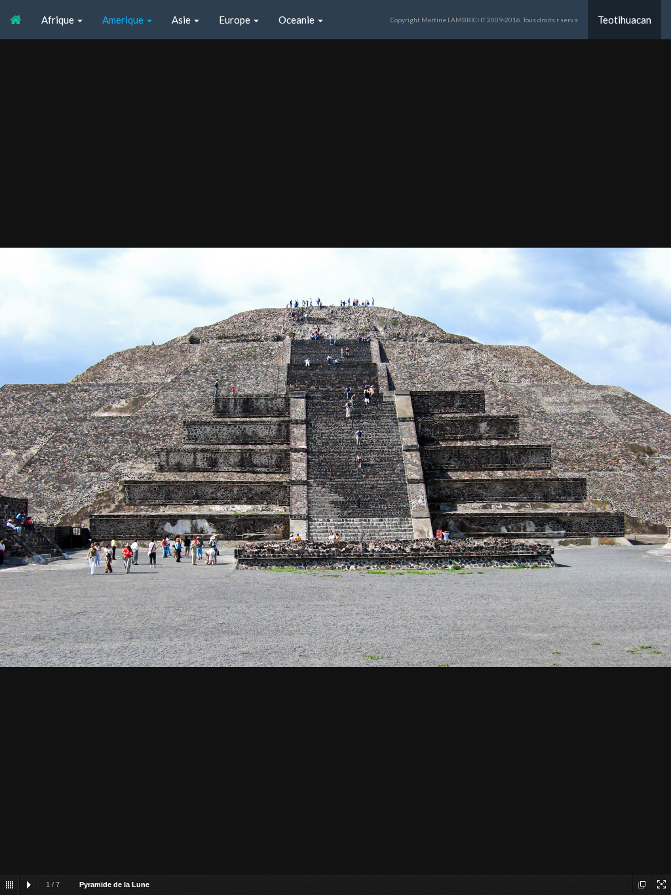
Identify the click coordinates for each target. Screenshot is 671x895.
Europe (235, 20)
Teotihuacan (624, 20)
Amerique (123, 20)
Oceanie (297, 20)
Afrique (58, 20)
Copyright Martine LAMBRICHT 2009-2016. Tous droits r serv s (484, 20)
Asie (182, 20)
